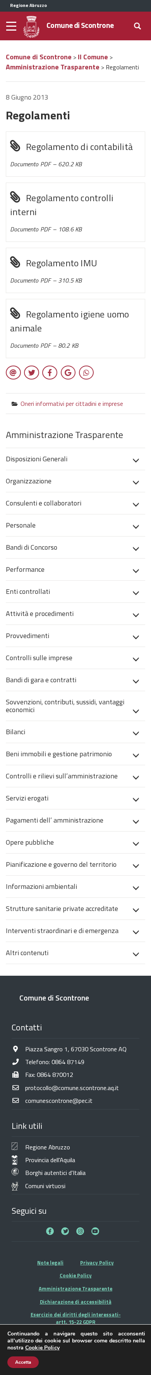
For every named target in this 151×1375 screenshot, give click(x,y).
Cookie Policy (76, 1275)
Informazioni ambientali (41, 886)
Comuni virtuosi (45, 1185)
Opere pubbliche (30, 842)
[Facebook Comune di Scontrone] (50, 1231)
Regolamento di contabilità (71, 154)
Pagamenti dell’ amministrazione (54, 820)
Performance (25, 569)
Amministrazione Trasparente (75, 1288)
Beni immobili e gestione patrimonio (59, 754)
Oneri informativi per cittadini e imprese (72, 403)
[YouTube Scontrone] (95, 1231)
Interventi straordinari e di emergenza (62, 930)
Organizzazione (28, 481)
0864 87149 (67, 1061)
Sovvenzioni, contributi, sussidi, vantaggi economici (65, 706)
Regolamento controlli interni (61, 212)
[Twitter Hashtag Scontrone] (65, 1231)
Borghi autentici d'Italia (55, 1172)
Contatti (27, 1027)
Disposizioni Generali (36, 459)
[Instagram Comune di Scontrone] (80, 1231)
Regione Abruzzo (47, 1147)
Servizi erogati (27, 798)
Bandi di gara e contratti (41, 680)
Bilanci (15, 731)
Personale (21, 525)
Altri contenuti (27, 952)
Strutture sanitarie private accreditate (62, 908)
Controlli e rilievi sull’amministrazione (62, 776)
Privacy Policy (97, 1262)
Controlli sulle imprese (39, 657)
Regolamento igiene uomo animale (69, 328)
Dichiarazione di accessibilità (76, 1302)
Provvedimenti (27, 635)
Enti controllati (28, 591)
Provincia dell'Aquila (50, 1160)
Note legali (50, 1262)
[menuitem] (75, 459)
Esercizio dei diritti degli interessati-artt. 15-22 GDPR (76, 1318)
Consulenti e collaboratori (43, 503)
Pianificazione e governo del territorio (61, 864)
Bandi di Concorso (31, 547)
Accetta (23, 1362)
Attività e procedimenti (40, 613)
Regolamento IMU (53, 270)
